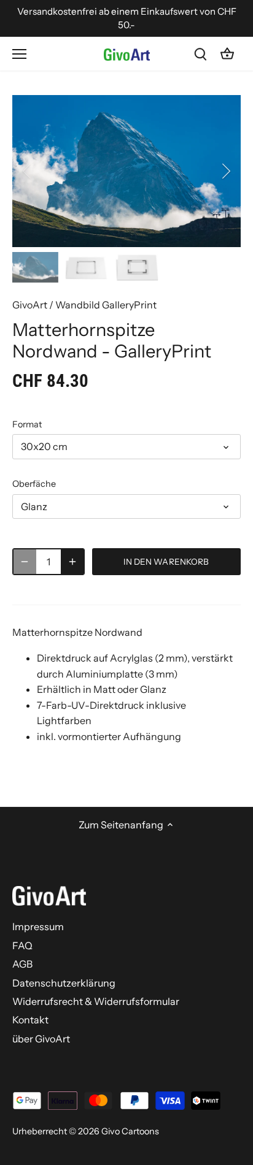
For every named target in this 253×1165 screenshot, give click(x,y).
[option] (126, 171)
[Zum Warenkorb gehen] (227, 54)
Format (27, 424)
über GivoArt (41, 1039)
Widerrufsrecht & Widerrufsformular (95, 1001)
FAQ (22, 945)
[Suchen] (200, 54)
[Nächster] (225, 171)
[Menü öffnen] (19, 54)
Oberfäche (34, 484)
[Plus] (72, 562)
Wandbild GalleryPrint (106, 305)
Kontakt (30, 1020)
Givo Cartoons (130, 1131)
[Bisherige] (27, 171)
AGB (22, 964)
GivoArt (29, 305)
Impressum (38, 926)
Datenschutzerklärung (63, 983)
